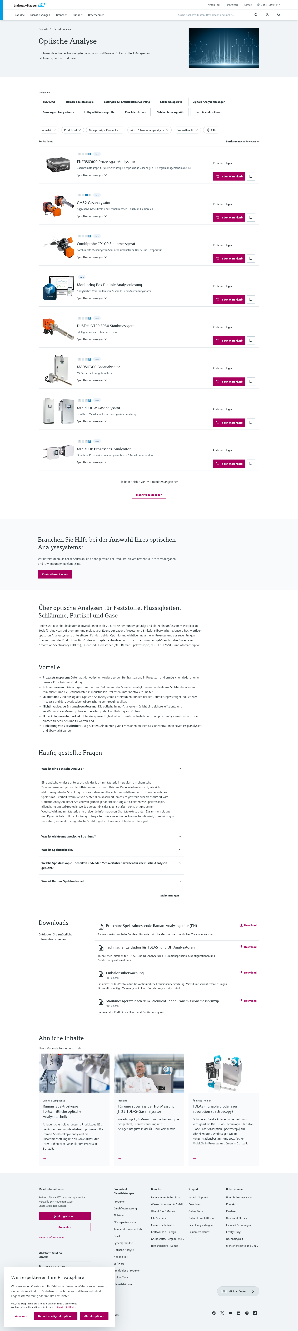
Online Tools (214, 4)
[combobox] (271, 4)
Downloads (232, 4)
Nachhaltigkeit (234, 1238)
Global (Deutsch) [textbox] (269, 4)
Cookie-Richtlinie (66, 1307)
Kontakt (248, 4)
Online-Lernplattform (201, 1218)
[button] (49, 102)
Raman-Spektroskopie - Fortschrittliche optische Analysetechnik (62, 1111)
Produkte (43, 29)
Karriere (231, 1211)
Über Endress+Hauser (239, 1197)
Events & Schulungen (238, 1225)
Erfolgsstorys (233, 1232)
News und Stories (236, 1218)
